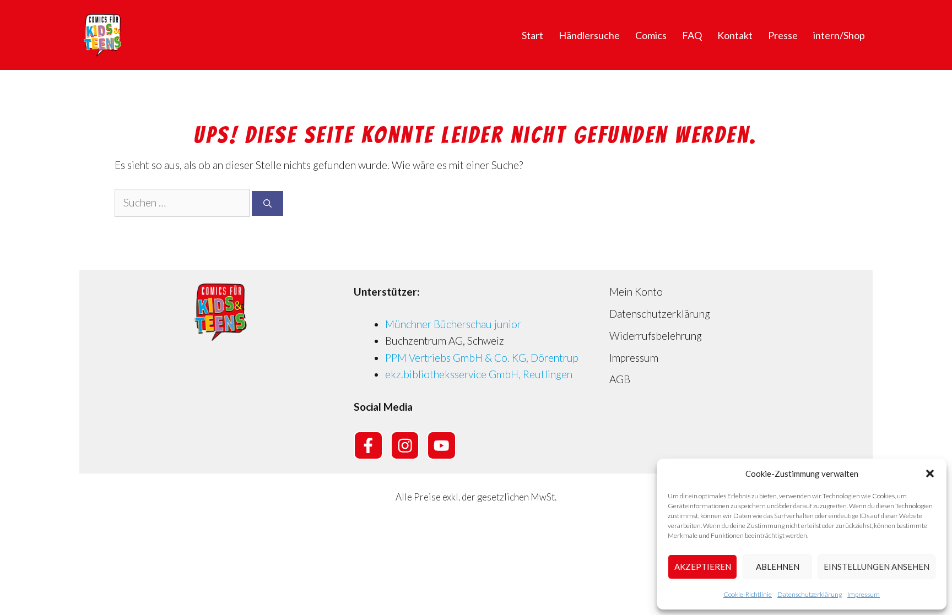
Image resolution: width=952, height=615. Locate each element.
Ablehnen (777, 567)
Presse (783, 35)
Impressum (863, 594)
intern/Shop (839, 35)
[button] (929, 473)
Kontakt (735, 35)
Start (532, 35)
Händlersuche (589, 35)
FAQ (692, 35)
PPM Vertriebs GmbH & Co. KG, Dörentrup (481, 357)
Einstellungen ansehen (876, 567)
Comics (651, 35)
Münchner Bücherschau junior (453, 324)
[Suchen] (267, 203)
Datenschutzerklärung (809, 594)
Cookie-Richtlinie (747, 594)
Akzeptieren (702, 567)
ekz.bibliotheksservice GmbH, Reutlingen (478, 374)
